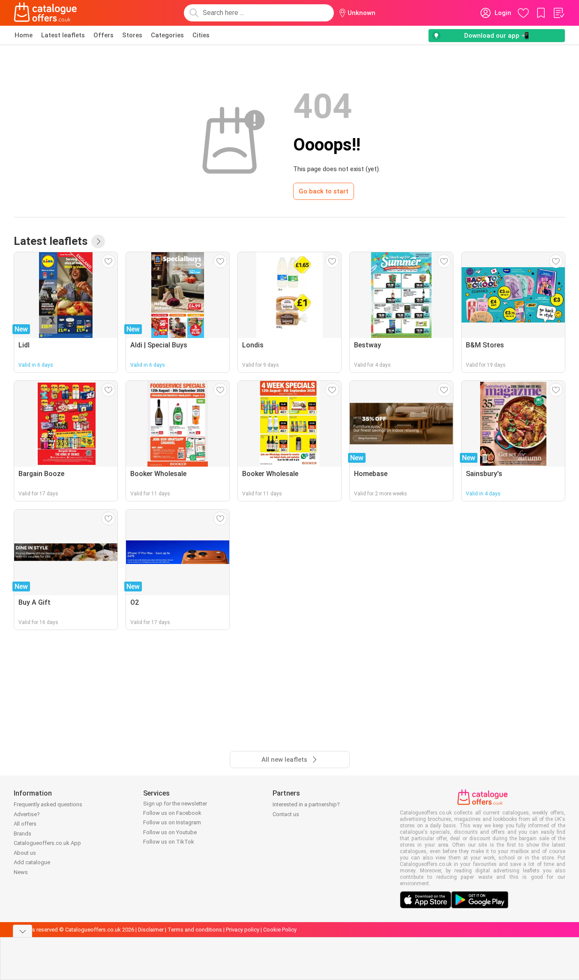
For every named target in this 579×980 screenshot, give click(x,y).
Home (24, 35)
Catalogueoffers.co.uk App (47, 843)
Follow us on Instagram (172, 822)
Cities (201, 35)
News (21, 872)
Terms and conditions (195, 929)
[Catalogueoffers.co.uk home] (45, 13)
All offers (25, 823)
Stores (132, 35)
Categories (167, 35)
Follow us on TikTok (168, 841)
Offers (103, 35)
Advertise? (27, 814)
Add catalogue (32, 862)
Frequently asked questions (48, 804)
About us (25, 853)
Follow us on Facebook (172, 813)
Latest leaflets (63, 35)
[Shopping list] (558, 13)
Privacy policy (242, 929)
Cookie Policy (280, 929)
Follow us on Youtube (170, 832)
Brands (22, 833)
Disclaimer (151, 929)
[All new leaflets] (98, 241)
